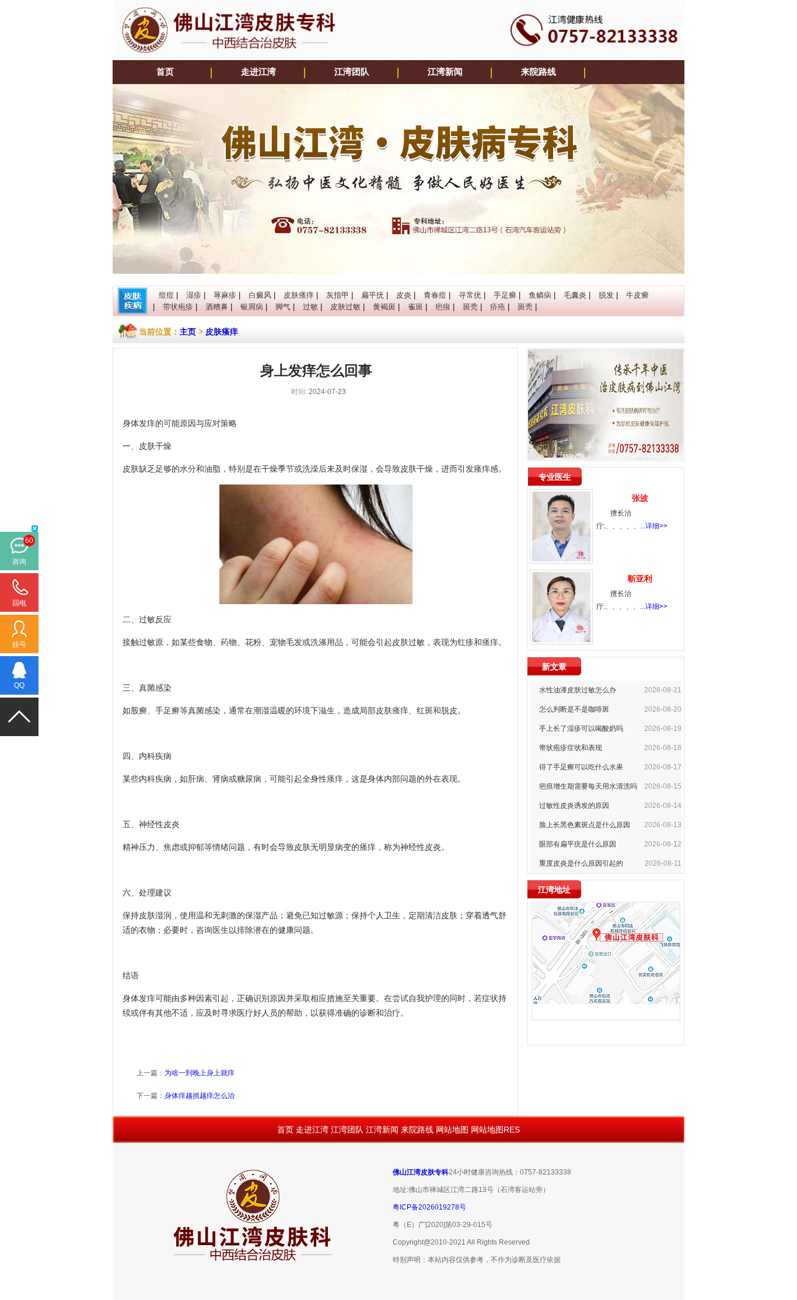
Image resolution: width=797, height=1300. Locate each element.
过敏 (310, 306)
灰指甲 (337, 295)
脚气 (283, 306)
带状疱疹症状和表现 (570, 748)
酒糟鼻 (216, 306)
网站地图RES (495, 1129)
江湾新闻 (445, 71)
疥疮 (497, 306)
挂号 (19, 644)
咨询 (19, 561)
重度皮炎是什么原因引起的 (581, 863)
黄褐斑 (384, 306)
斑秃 (470, 306)
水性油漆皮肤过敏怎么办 (577, 690)
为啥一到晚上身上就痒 (200, 1073)
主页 (188, 331)
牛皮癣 (637, 295)
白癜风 (260, 295)
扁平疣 (372, 295)
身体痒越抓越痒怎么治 (200, 1096)
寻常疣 (470, 295)
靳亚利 (640, 578)
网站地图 (452, 1129)
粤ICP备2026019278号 (429, 1207)
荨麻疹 (225, 295)
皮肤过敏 (345, 306)
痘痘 (166, 295)
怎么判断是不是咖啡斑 (574, 709)
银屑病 (251, 306)
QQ (19, 685)
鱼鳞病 (540, 295)
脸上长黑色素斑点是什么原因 (584, 825)
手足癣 (505, 295)
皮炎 (403, 295)
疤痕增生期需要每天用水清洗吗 (588, 786)
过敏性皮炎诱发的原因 (574, 805)
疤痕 (442, 306)
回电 (19, 603)
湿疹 (193, 295)
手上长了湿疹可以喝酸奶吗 (581, 728)
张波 (640, 498)
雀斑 (415, 306)
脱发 (606, 295)
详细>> (656, 526)
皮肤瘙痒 (299, 295)
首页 (165, 71)
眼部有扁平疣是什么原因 (577, 844)
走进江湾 (258, 71)
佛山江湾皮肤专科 (421, 1172)
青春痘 (435, 295)
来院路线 (538, 71)
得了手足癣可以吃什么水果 (581, 767)
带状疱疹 (178, 306)
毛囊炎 (575, 295)
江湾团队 (351, 71)
